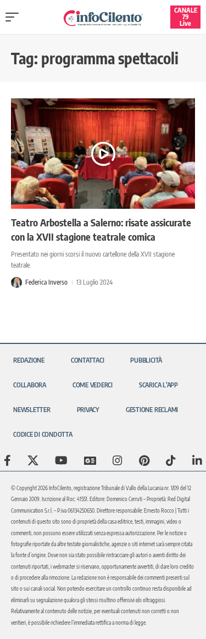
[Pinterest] (144, 460)
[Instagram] (117, 460)
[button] (14, 17)
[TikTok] (171, 460)
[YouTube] (61, 460)
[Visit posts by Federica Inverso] (16, 282)
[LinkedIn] (197, 460)
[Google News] (90, 460)
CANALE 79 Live (185, 16)
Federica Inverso (46, 282)
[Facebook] (7, 460)
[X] (33, 460)
